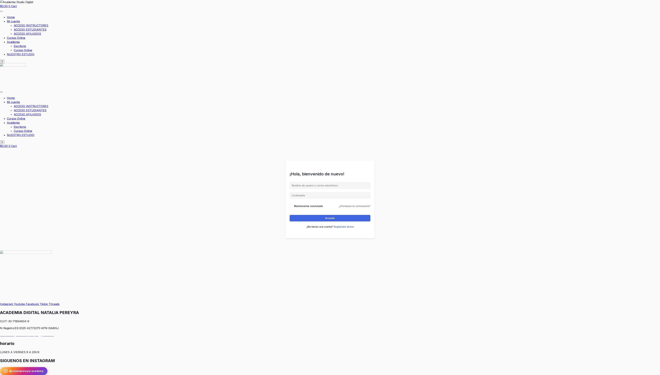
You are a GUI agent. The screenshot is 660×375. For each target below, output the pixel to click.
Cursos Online (16, 38)
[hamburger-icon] (1, 11)
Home (11, 17)
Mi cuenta (13, 21)
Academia (13, 42)
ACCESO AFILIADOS (27, 33)
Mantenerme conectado (308, 206)
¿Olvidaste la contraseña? (354, 206)
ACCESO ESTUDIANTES (30, 29)
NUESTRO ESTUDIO (20, 54)
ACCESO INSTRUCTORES (31, 25)
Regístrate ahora (344, 226)
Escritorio (20, 46)
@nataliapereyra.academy (26, 371)
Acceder (330, 218)
